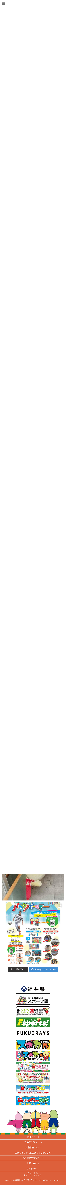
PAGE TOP (61, 1146)
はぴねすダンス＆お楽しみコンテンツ (33, 1152)
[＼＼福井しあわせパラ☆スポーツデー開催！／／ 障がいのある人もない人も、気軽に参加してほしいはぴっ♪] (33, 933)
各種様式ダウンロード (33, 1158)
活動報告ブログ (33, 1147)
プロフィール (33, 1136)
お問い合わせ (33, 1163)
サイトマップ (33, 1168)
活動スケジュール (33, 1142)
